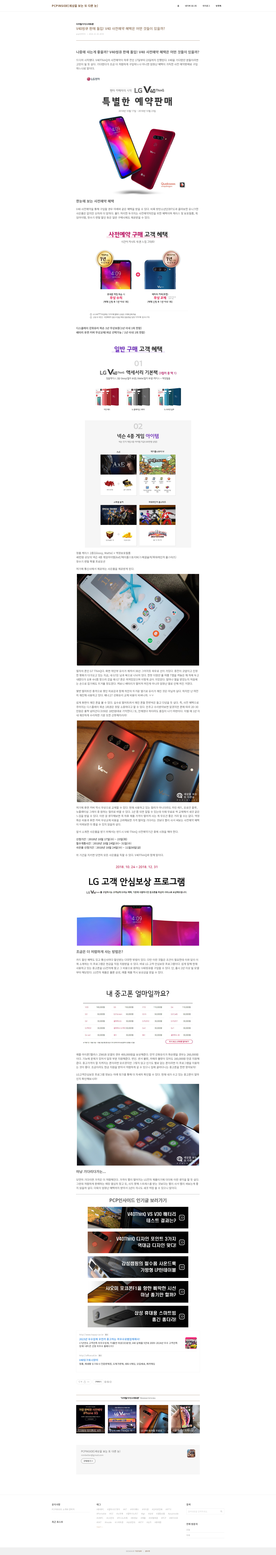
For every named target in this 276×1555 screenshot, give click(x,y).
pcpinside (174, 1513)
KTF (141, 1522)
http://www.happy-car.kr (91, 1334)
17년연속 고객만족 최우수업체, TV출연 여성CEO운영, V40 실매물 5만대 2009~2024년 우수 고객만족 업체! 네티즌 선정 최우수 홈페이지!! (128, 1344)
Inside (109, 1522)
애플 (144, 1517)
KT (125, 1509)
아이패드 (135, 1509)
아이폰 (146, 1509)
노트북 (120, 1513)
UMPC (100, 1517)
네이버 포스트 (191, 5)
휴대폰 (158, 1522)
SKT (100, 1522)
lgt (143, 1513)
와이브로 (174, 1517)
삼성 (151, 1513)
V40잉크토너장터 (88, 1360)
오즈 (150, 1522)
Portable (102, 1513)
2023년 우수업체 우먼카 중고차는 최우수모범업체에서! (109, 1339)
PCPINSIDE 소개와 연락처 (63, 1509)
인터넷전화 (157, 1509)
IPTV (169, 1509)
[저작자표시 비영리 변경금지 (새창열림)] (108, 1382)
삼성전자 (131, 1522)
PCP (164, 1517)
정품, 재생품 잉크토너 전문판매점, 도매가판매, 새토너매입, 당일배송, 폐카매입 (117, 1363)
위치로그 (206, 5)
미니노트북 (123, 1517)
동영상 (135, 1517)
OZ (112, 1513)
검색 (221, 1511)
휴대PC (101, 1509)
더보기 (99, 1527)
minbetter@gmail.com (92, 1455)
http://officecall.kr (88, 1355)
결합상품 (161, 1513)
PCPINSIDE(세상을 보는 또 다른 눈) (75, 6)
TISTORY (138, 1551)
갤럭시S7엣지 (114, 1509)
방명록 (218, 5)
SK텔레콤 (154, 1517)
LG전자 (111, 1517)
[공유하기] (85, 1382)
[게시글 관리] (88, 1382)
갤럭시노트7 (133, 1513)
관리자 (147, 1551)
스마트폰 (119, 1522)
